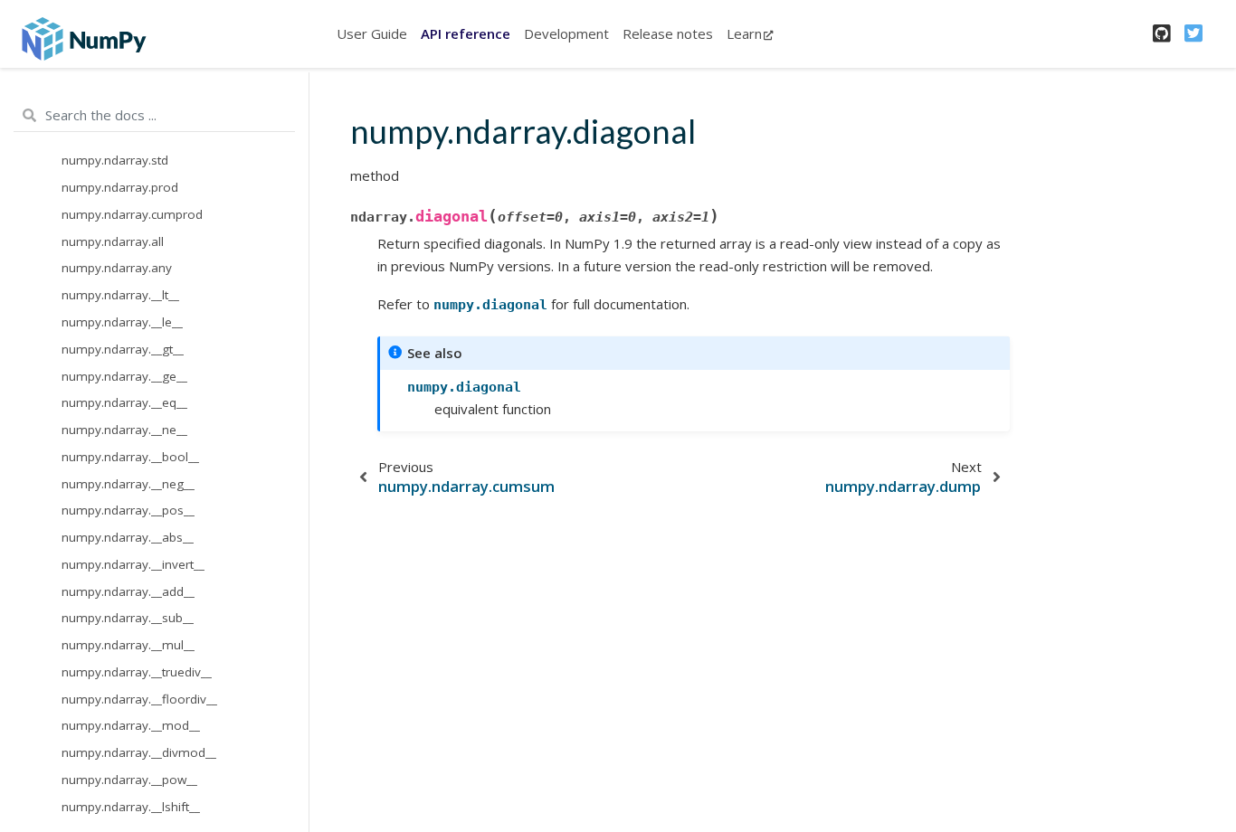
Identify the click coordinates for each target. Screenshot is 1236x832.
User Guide (372, 33)
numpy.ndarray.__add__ (128, 591)
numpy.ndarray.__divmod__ (139, 752)
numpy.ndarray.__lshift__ (131, 807)
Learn (744, 33)
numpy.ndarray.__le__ (122, 322)
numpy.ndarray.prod (120, 187)
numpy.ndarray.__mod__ (131, 725)
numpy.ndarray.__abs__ (128, 537)
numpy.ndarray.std (115, 160)
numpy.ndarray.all (113, 241)
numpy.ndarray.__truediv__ (137, 672)
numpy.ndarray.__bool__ (130, 457)
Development (566, 33)
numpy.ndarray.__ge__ (124, 376)
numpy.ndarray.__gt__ (123, 349)
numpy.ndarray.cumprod (132, 214)
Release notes (668, 33)
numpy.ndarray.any (117, 268)
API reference (465, 33)
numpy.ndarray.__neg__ (128, 484)
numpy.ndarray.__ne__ (124, 429)
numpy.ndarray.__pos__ (128, 510)
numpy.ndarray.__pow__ (129, 779)
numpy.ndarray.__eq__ (124, 402)
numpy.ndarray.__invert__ (133, 564)
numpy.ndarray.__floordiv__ (139, 699)
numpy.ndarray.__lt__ (120, 295)
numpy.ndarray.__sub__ (128, 618)
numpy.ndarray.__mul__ (128, 645)
